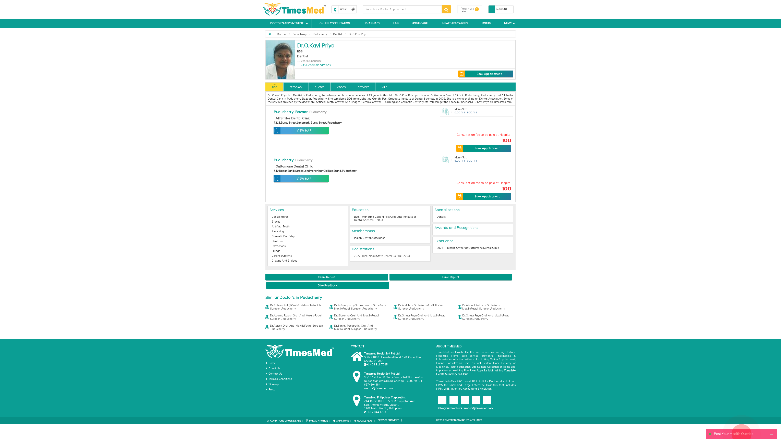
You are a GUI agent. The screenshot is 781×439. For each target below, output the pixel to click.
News (508, 23)
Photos (319, 87)
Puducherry (299, 34)
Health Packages (455, 23)
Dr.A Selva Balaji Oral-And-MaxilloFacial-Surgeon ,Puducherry (295, 307)
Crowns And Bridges (284, 260)
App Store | (343, 420)
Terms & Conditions (280, 378)
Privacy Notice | (319, 420)
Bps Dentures (280, 216)
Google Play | (366, 420)
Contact (357, 346)
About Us (274, 368)
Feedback (296, 87)
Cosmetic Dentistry (283, 236)
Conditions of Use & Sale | (286, 420)
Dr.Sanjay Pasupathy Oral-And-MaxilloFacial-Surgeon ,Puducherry (355, 327)
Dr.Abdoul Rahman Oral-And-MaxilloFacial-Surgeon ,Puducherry (483, 307)
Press (271, 389)
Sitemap (273, 384)
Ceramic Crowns (282, 255)
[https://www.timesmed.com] (269, 34)
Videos (341, 87)
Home (272, 363)
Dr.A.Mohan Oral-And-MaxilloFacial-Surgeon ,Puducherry (421, 307)
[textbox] (402, 9)
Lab (396, 23)
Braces (276, 221)
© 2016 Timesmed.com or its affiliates (459, 420)
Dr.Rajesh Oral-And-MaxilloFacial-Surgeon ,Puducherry (296, 327)
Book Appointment (489, 73)
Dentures (277, 241)
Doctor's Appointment (286, 23)
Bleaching (278, 231)
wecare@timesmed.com (478, 408)
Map (384, 87)
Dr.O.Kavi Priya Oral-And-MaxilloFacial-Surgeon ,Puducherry (422, 317)
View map (304, 130)
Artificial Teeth (281, 226)
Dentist (337, 34)
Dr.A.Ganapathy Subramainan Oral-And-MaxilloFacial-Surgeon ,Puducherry (360, 307)
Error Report (450, 277)
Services (363, 87)
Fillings (276, 250)
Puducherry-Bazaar (291, 111)
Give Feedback (327, 285)
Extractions (279, 246)
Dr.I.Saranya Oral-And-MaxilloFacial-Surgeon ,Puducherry (357, 317)
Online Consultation (335, 23)
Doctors (281, 34)
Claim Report (327, 277)
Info (274, 87)
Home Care (420, 23)
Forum (486, 23)
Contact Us (275, 373)
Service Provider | (390, 420)
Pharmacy (372, 23)
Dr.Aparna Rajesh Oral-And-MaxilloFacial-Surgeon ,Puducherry (296, 317)
